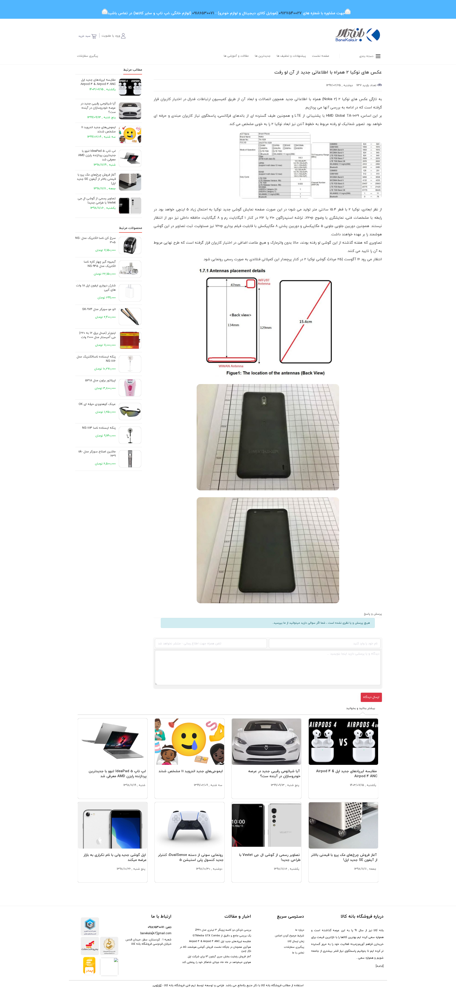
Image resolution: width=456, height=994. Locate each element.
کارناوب (157, 985)
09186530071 (156, 927)
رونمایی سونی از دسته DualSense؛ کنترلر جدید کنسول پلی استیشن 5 (190, 858)
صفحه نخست (320, 56)
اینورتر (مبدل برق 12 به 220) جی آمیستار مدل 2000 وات (97, 335)
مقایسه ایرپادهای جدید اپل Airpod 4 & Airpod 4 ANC (98, 82)
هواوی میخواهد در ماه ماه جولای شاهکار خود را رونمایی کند (216, 962)
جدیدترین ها (263, 56)
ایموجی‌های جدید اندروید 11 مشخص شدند (98, 129)
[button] (113, 35)
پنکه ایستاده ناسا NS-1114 (99, 428)
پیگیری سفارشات (87, 56)
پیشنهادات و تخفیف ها (291, 56)
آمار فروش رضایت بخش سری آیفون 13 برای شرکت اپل (219, 956)
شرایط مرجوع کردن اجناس (289, 936)
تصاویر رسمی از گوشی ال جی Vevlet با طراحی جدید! (97, 200)
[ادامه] (380, 966)
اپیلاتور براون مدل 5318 (100, 380)
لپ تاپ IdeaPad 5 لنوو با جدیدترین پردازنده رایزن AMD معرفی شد (97, 155)
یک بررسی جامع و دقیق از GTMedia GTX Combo (222, 936)
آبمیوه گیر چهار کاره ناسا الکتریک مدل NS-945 (100, 264)
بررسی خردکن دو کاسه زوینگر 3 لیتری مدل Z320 (223, 930)
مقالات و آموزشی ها (236, 56)
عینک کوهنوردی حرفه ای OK (97, 404)
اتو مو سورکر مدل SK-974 (99, 309)
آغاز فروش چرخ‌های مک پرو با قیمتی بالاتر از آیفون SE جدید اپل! (96, 179)
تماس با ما (298, 953)
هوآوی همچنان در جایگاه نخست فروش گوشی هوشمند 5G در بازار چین (215, 949)
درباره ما (299, 930)
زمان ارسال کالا (296, 941)
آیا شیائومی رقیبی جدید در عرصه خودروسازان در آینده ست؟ (98, 108)
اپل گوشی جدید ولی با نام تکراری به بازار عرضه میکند (115, 858)
